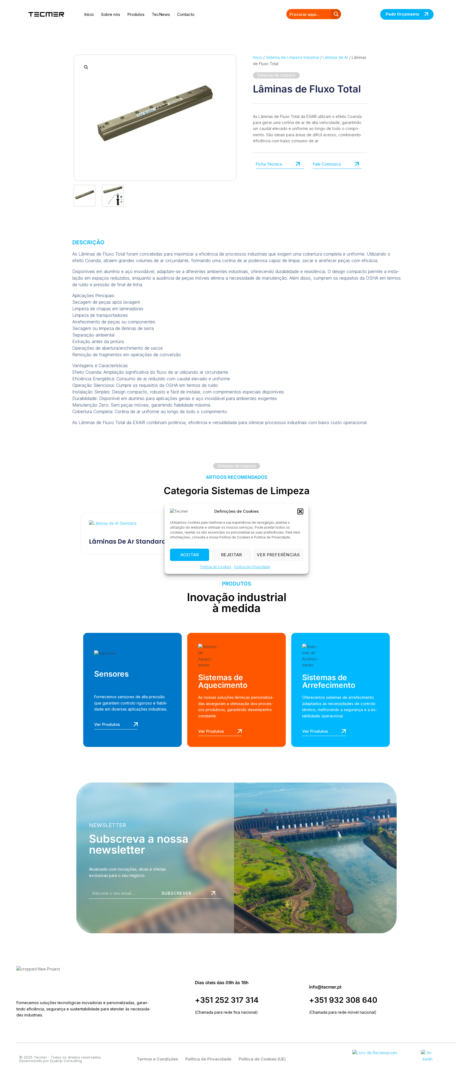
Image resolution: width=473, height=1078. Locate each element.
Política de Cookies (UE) (262, 1059)
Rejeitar (231, 554)
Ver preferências (278, 554)
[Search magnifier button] (336, 14)
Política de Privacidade (252, 567)
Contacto (186, 14)
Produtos (136, 14)
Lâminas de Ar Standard (127, 541)
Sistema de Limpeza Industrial (292, 57)
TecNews (161, 14)
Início (89, 14)
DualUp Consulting (66, 1061)
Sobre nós (110, 14)
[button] (300, 511)
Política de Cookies (215, 567)
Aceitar (189, 554)
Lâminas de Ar (335, 57)
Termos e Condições (157, 1059)
